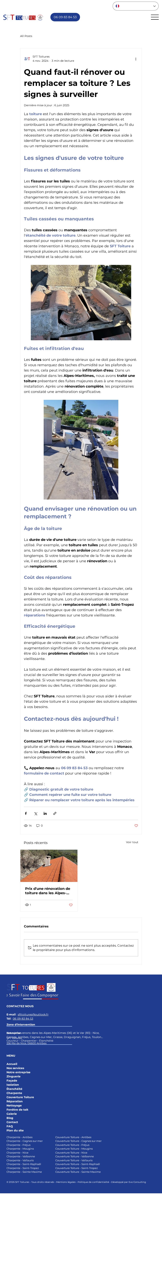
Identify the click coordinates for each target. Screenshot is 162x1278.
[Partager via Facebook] (26, 813)
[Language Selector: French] (136, 6)
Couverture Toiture (20, 1097)
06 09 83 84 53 (23, 1018)
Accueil (12, 1064)
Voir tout (132, 842)
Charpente (14, 1093)
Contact (12, 1122)
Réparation (15, 1101)
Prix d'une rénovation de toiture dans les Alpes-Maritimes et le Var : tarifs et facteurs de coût (48, 890)
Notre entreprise (18, 1072)
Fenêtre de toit (17, 1109)
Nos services (15, 1068)
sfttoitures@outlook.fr (33, 1014)
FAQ (10, 1126)
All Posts (26, 36)
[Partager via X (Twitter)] (35, 813)
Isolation (13, 1084)
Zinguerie (14, 1076)
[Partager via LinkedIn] (45, 813)
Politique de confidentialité (93, 1182)
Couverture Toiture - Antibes (73, 1137)
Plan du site (15, 1130)
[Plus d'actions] (135, 58)
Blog (10, 1118)
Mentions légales (66, 1182)
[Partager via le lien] (55, 813)
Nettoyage (14, 1105)
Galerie (12, 1114)
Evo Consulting (137, 1182)
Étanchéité (14, 1089)
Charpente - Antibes (19, 1137)
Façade (12, 1080)
